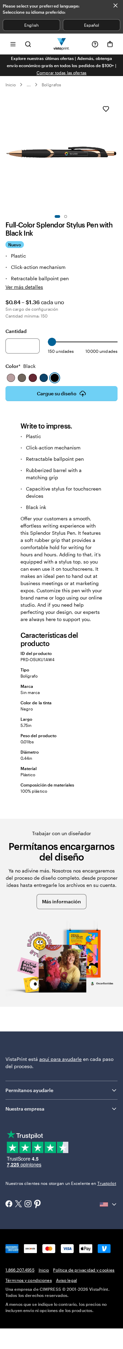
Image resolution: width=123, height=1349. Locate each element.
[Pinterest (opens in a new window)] (37, 1204)
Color (20, 366)
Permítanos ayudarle (29, 1090)
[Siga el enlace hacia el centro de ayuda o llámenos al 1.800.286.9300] (94, 44)
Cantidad (16, 331)
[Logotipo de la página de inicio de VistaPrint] (62, 44)
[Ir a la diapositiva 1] (57, 216)
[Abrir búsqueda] (28, 44)
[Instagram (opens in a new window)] (28, 1204)
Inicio (10, 84)
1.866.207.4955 (20, 1269)
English (31, 25)
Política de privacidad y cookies (83, 1269)
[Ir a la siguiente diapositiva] (114, 153)
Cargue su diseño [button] (57, 393)
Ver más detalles (24, 287)
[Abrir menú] (12, 44)
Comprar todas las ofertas (62, 72)
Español (91, 25)
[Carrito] (110, 44)
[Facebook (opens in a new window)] (8, 1204)
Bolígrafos (51, 84)
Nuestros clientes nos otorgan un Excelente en (60, 1183)
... (29, 84)
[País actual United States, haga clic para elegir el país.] (109, 1204)
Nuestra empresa (24, 1109)
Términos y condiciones (28, 1280)
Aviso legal (66, 1280)
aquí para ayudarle (60, 1059)
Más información (61, 901)
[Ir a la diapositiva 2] (66, 216)
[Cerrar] (115, 5)
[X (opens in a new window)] (18, 1204)
